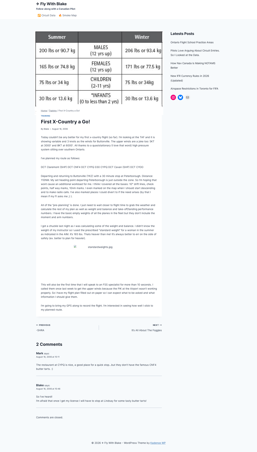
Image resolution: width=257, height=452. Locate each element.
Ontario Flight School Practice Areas (192, 42)
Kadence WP (158, 442)
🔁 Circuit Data (46, 15)
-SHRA (43, 328)
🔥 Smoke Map (68, 15)
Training (45, 116)
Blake (46, 129)
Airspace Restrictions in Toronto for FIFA (194, 88)
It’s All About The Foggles (147, 328)
